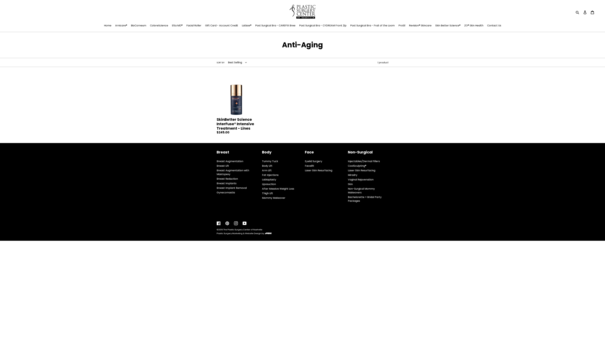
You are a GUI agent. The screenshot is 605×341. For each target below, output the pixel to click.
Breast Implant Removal (232, 188)
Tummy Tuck (270, 161)
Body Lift (267, 166)
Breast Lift (223, 166)
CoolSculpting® (357, 166)
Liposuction (269, 184)
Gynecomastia (226, 192)
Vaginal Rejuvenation (361, 179)
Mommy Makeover (273, 198)
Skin (350, 184)
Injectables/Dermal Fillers (364, 161)
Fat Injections (270, 175)
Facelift (309, 166)
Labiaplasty (269, 179)
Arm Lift (267, 170)
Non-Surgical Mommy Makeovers (361, 190)
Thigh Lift (267, 193)
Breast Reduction (227, 179)
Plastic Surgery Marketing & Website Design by (241, 233)
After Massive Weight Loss (278, 189)
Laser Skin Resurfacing (318, 170)
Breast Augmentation (230, 161)
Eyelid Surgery (313, 161)
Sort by (221, 62)
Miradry (352, 175)
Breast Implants (226, 183)
